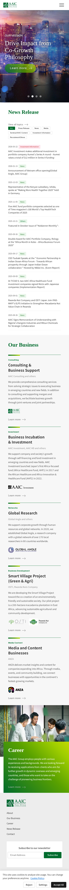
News (36, 128)
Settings (43, 884)
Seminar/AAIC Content (19, 133)
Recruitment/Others (17, 137)
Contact (11, 834)
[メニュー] (62, 5)
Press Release (23, 128)
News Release (13, 828)
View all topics (15, 124)
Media (46, 128)
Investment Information (41, 133)
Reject (29, 884)
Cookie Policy (37, 878)
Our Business (13, 818)
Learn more (23, 68)
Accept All (59, 884)
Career (10, 823)
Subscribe (52, 855)
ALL (11, 128)
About (10, 812)
